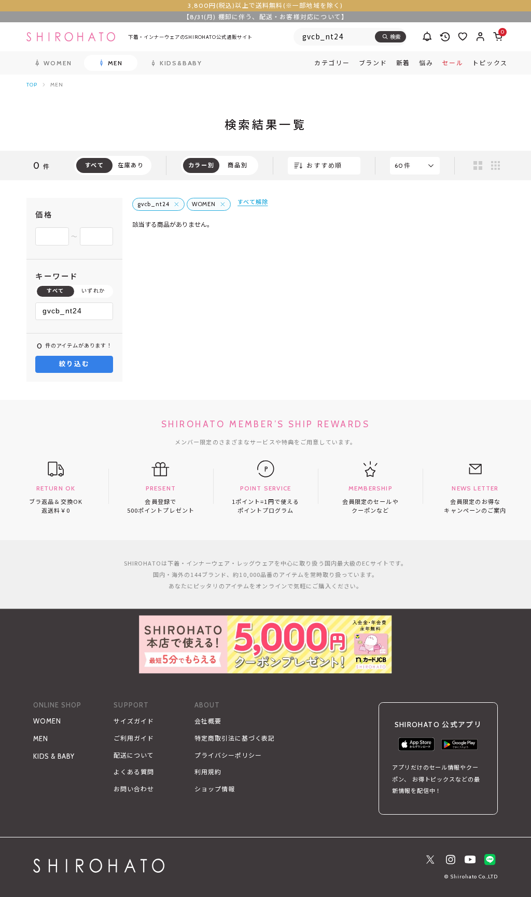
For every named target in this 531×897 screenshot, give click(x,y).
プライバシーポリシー (228, 755)
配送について (134, 755)
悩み (426, 63)
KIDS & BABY (54, 756)
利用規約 (207, 772)
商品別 (237, 165)
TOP (31, 84)
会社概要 (207, 721)
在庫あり (131, 165)
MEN (40, 739)
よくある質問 (134, 772)
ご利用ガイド (134, 738)
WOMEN (47, 721)
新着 (403, 63)
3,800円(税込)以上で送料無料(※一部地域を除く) (265, 5)
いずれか (93, 290)
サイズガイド (134, 721)
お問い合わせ (134, 789)
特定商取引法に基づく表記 (234, 738)
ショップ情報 (214, 789)
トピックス (490, 63)
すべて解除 (252, 202)
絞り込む (74, 364)
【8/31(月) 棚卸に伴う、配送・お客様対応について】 (265, 17)
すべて (55, 290)
